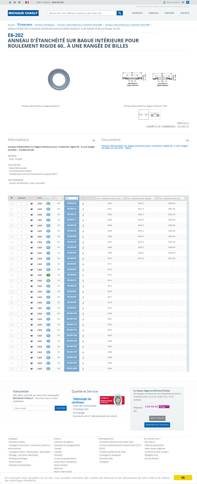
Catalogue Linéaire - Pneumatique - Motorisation (29, 451)
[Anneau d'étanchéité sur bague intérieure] (58, 81)
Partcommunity (106, 458)
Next (95, 75)
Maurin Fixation (61, 465)
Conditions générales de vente (113, 451)
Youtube (57, 448)
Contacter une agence (63, 441)
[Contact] (14, 2)
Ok (183, 477)
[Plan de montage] (155, 114)
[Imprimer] (19, 2)
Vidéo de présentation (154, 445)
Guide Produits (15, 461)
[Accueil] (10, 2)
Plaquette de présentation (20, 465)
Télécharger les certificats (81, 400)
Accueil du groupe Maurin (65, 458)
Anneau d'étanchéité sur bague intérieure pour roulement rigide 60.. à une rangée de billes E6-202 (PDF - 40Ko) (145, 147)
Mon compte (173, 2)
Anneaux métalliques (44, 24)
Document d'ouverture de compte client (116, 441)
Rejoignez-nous (151, 455)
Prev (22, 75)
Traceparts (104, 461)
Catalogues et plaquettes (110, 455)
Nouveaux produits (17, 441)
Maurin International (63, 471)
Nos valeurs (150, 441)
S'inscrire (60, 408)
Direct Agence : (50, 2)
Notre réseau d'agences (155, 448)
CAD (39, 203)
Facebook (58, 455)
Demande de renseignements (67, 445)
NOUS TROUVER (157, 418)
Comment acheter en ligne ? (157, 451)
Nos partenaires (152, 458)
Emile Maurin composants (65, 461)
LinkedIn (57, 451)
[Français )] (28, 2)
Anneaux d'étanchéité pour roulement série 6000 (80, 24)
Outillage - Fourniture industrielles (23, 455)
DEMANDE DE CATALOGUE (157, 424)
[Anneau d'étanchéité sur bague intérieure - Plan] (150, 81)
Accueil (11, 24)
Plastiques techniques (18, 458)
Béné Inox (58, 468)
